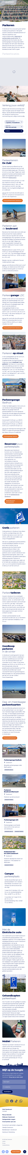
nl (7, 1151)
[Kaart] (3, 1151)
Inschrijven (7, 1091)
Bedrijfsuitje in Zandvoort (9, 1129)
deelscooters (12, 177)
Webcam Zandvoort (8, 1117)
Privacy (3, 1143)
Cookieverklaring (5, 1145)
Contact (4, 1111)
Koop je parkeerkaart (10, 738)
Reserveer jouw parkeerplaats (10, 501)
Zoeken (7, 131)
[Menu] (24, 1151)
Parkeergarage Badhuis (10, 436)
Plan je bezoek (6, 1114)
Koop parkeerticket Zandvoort (13, 200)
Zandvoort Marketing (8, 1132)
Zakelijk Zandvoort (7, 1127)
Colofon (4, 1141)
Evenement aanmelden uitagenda (12, 1125)
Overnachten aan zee (9, 1121)
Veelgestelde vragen (8, 1119)
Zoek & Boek (16, 1151)
